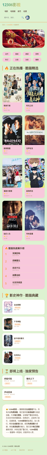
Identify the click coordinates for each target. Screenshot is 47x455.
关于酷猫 (5, 450)
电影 (6, 11)
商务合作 (30, 450)
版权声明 (22, 450)
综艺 (19, 11)
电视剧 (12, 11)
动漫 (25, 11)
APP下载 (13, 450)
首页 (3, 25)
